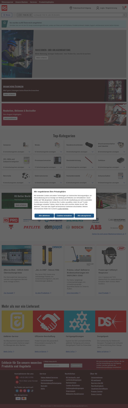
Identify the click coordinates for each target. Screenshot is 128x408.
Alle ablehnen (44, 216)
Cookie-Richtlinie (62, 209)
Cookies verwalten (64, 216)
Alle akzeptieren (84, 216)
